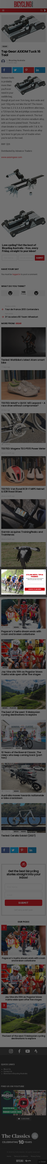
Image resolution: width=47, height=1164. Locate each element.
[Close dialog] (45, 570)
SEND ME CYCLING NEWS (34, 589)
